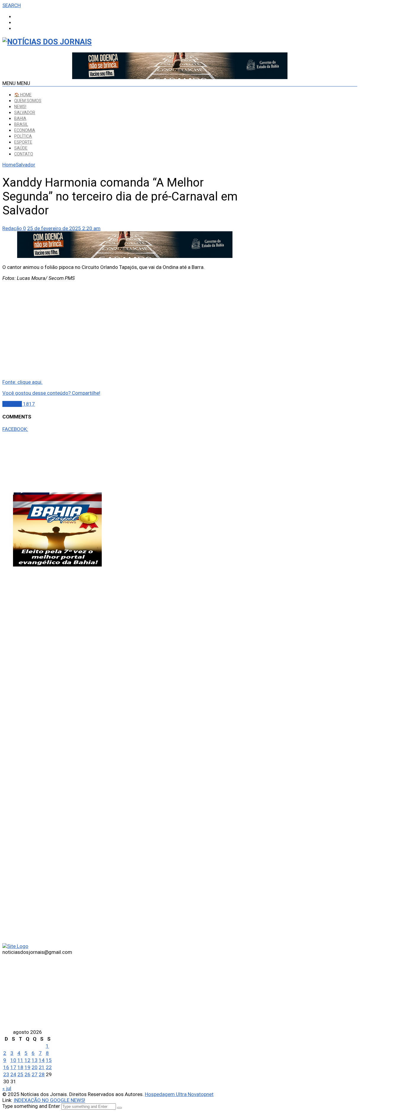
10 (13, 1060)
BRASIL (21, 124)
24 (13, 1074)
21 (42, 1067)
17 (13, 1067)
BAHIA (20, 118)
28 (42, 1074)
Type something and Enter (31, 1106)
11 (20, 1060)
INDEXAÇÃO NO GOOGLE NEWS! (49, 1100)
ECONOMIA (24, 130)
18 (20, 1067)
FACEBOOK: (15, 429)
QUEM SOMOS (27, 100)
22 (49, 1067)
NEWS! (20, 106)
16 (6, 1067)
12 (27, 1060)
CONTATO (23, 154)
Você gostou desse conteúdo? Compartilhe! (51, 393)
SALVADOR (24, 112)
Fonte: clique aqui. (22, 382)
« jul (6, 1088)
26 (27, 1074)
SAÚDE (21, 148)
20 (35, 1067)
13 (35, 1060)
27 (35, 1074)
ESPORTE (23, 142)
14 (42, 1060)
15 (49, 1060)
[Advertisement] (124, 327)
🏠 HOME (23, 94)
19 (27, 1067)
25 (20, 1074)
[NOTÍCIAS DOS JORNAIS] (47, 41)
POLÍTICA (23, 136)
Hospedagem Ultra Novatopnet (179, 1094)
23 (6, 1074)
